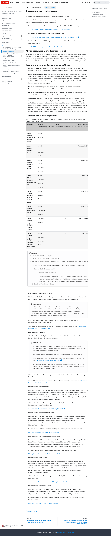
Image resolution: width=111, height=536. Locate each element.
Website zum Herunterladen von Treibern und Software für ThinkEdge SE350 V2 (54, 37)
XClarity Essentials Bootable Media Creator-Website (43, 454)
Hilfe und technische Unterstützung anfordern (8, 82)
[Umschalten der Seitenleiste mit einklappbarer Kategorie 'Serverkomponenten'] (22, 30)
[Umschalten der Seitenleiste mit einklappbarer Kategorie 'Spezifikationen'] (22, 25)
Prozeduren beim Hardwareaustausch (7, 39)
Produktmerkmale (6, 18)
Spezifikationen (5, 25)
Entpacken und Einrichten (8, 36)
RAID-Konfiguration (8, 69)
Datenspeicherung (27, 2)
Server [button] (17, 2)
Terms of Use (70, 532)
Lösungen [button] (45, 2)
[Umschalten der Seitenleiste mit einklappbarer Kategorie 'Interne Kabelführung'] (22, 42)
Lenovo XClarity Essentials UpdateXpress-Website (43, 432)
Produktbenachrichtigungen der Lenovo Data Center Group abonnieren (51, 47)
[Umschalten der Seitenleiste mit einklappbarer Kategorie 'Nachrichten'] (22, 79)
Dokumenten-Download (8, 13)
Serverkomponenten (7, 30)
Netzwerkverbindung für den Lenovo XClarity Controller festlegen (12, 48)
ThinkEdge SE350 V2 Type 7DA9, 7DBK (12, 11)
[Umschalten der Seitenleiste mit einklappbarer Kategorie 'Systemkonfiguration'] (22, 45)
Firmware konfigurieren (9, 60)
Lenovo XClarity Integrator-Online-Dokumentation (42, 503)
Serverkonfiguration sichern (10, 74)
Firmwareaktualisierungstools (99, 16)
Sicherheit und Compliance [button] (59, 2)
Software (37, 2)
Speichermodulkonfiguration (10, 62)
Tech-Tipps (4, 20)
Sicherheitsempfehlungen (8, 23)
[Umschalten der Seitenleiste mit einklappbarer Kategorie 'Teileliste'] (22, 33)
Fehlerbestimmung (6, 76)
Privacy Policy (61, 532)
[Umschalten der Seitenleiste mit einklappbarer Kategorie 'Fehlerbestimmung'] (22, 76)
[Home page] (27, 7)
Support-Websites (6, 16)
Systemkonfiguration (7, 45)
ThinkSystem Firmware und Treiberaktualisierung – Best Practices (50, 29)
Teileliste (4, 33)
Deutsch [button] (86, 2)
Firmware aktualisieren (8, 51)
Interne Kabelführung (7, 42)
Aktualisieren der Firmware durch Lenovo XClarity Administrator (46, 482)
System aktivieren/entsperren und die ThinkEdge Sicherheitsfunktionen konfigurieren (10, 56)
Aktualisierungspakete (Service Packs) (99, 9)
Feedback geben (32, 511)
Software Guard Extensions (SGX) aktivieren (11, 66)
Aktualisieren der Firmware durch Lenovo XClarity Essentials (45, 409)
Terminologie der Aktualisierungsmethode (97, 13)
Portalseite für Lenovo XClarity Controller (48, 360)
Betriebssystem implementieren (11, 71)
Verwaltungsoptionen (7, 28)
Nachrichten (5, 79)
